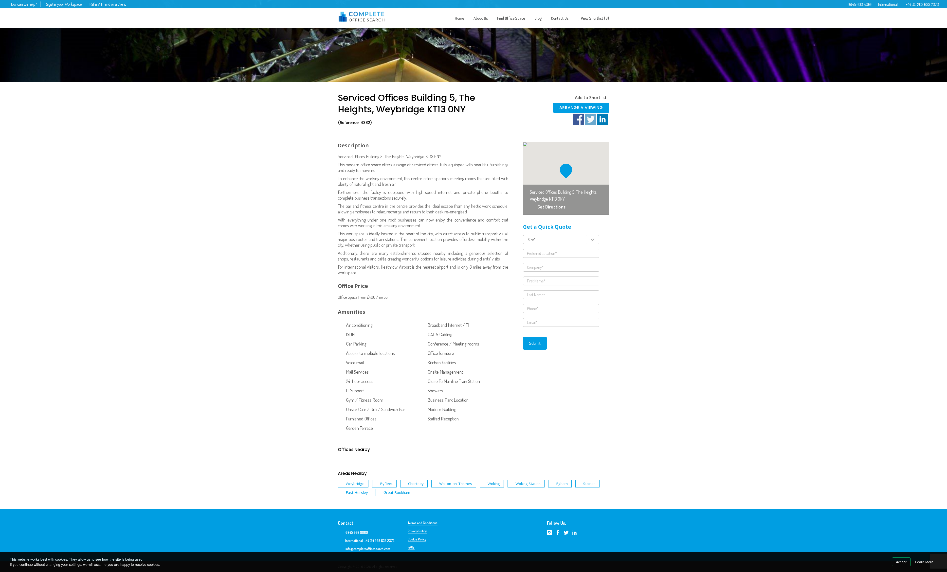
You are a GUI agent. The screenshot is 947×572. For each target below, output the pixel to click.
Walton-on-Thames (455, 483)
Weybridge (355, 483)
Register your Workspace (63, 4)
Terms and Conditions (422, 523)
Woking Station (528, 483)
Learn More (924, 561)
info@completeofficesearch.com (368, 549)
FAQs (411, 547)
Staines (589, 483)
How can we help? (23, 4)
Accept (901, 561)
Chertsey (416, 483)
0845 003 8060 (860, 4)
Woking (494, 483)
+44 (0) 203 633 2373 (922, 4)
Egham (562, 483)
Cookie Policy (417, 539)
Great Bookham (396, 492)
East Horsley (357, 492)
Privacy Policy (417, 531)
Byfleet (386, 483)
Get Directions (551, 206)
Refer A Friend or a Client (108, 4)
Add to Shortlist (591, 97)
